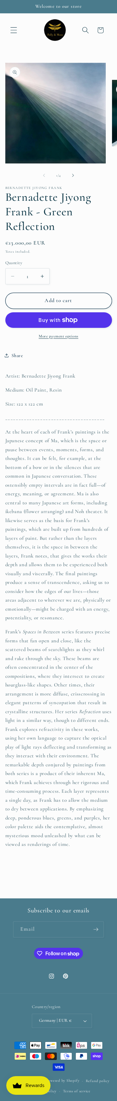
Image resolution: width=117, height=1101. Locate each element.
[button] (13, 30)
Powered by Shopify (62, 1081)
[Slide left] (44, 175)
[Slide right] (73, 175)
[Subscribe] (95, 929)
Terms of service (76, 1091)
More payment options (58, 336)
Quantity (13, 262)
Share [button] (17, 355)
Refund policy (98, 1081)
